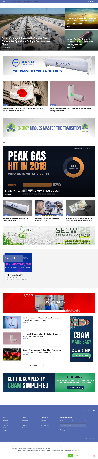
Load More (32, 365)
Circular (53, 105)
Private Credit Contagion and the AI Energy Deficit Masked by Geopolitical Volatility (80, 219)
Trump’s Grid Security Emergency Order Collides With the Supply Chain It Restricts (81, 21)
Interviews (8, 194)
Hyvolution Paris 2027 (15, 275)
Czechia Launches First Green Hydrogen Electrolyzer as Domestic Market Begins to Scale (42, 319)
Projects (25, 355)
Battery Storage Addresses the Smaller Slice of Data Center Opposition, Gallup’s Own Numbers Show (26, 41)
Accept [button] (70, 455)
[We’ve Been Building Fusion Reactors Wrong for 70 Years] (49, 208)
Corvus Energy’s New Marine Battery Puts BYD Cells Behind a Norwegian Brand (81, 42)
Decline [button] (76, 455)
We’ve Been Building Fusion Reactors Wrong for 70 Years (47, 219)
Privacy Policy (88, 429)
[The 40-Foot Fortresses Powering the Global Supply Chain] (17, 208)
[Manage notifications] (94, 455)
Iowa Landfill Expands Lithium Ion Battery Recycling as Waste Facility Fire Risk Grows (70, 109)
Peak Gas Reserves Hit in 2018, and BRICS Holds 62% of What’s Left (35, 191)
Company (24, 418)
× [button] (84, 444)
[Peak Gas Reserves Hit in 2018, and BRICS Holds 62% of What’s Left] (49, 171)
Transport (6, 215)
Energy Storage (6, 48)
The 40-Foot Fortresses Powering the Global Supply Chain (15, 219)
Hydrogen (26, 323)
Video (68, 215)
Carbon (5, 105)
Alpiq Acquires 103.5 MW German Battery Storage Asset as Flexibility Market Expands (27, 1)
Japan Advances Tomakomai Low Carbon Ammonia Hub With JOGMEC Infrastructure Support (23, 109)
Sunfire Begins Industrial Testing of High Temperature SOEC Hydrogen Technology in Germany (42, 351)
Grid (68, 26)
